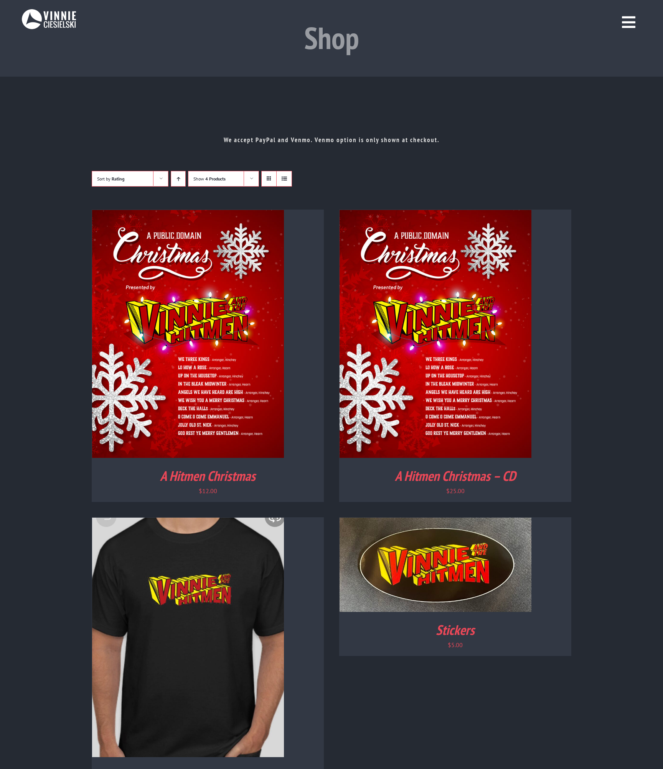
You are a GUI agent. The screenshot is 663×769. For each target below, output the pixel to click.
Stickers (455, 630)
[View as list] (284, 178)
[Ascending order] (178, 179)
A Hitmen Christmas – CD (455, 476)
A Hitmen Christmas (208, 476)
